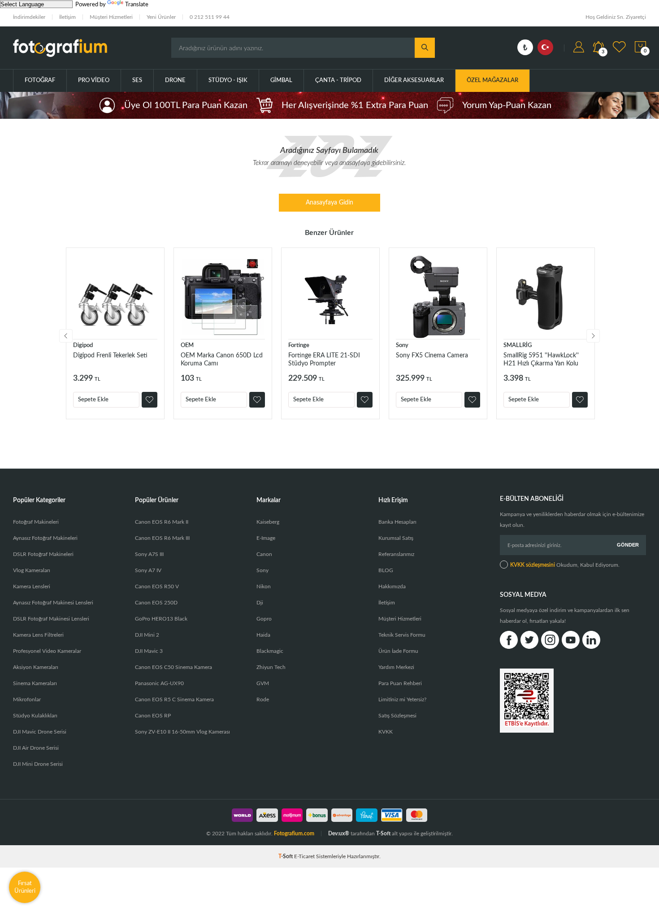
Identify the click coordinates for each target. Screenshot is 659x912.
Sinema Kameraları (35, 683)
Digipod (83, 345)
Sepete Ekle (93, 400)
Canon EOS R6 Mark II (161, 522)
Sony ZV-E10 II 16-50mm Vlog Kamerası (182, 731)
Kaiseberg (267, 522)
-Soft (286, 856)
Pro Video (93, 80)
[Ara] (425, 48)
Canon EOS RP (153, 715)
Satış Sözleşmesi (397, 715)
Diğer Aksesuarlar (414, 80)
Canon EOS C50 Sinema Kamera (173, 667)
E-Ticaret (304, 856)
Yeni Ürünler (161, 17)
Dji (259, 602)
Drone (175, 80)
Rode (262, 699)
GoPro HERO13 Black (161, 618)
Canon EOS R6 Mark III (162, 538)
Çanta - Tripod (338, 80)
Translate (136, 5)
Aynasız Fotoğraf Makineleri (45, 538)
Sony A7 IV (148, 570)
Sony (402, 345)
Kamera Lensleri (31, 586)
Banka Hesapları (397, 522)
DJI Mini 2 (147, 635)
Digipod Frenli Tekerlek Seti (110, 355)
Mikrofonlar (27, 699)
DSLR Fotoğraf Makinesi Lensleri (51, 618)
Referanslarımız (396, 554)
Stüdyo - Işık (227, 80)
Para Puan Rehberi (400, 683)
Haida (263, 635)
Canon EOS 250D (156, 602)
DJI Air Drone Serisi (36, 748)
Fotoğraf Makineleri (36, 522)
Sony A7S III (149, 554)
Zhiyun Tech (271, 667)
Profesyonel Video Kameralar (47, 651)
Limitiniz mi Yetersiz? (402, 699)
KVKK (385, 731)
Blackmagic (269, 651)
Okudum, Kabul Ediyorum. (565, 565)
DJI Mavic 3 (149, 651)
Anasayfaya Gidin (329, 203)
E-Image (265, 538)
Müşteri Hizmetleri (111, 17)
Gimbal (281, 80)
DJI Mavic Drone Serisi (39, 731)
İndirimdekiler (29, 17)
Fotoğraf (40, 80)
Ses (137, 80)
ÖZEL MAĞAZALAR (492, 80)
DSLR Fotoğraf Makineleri (43, 554)
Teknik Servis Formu (401, 635)
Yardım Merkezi (396, 667)
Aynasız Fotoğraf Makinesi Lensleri (53, 602)
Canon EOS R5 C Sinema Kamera (174, 699)
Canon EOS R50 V (157, 586)
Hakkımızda (392, 586)
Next (593, 336)
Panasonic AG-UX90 (159, 683)
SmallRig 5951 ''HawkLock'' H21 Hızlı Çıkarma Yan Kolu (541, 359)
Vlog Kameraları (31, 570)
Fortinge (298, 345)
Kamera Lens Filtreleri (38, 635)
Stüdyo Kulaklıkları (35, 715)
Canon (264, 554)
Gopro (264, 618)
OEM (187, 345)
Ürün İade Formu (398, 651)
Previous (66, 336)
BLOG (385, 570)
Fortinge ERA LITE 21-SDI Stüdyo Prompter (324, 359)
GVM (262, 683)
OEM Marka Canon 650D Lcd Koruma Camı (222, 359)
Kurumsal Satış (395, 538)
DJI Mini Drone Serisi (38, 764)
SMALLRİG (517, 345)
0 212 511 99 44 (210, 17)
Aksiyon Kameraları (35, 667)
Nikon (263, 586)
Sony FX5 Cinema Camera (432, 355)
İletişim (67, 17)
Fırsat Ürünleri (24, 887)
